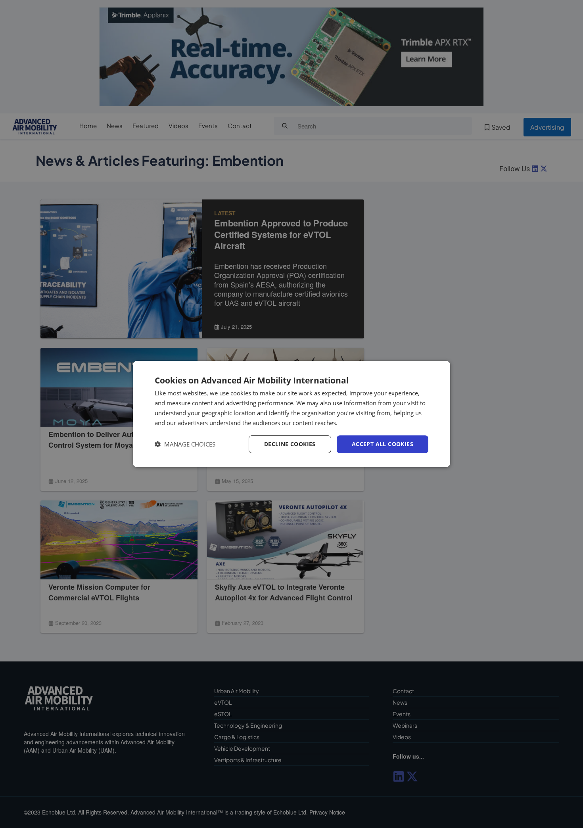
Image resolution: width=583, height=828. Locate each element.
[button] (185, 444)
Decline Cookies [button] (290, 444)
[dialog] (291, 414)
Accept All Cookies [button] (382, 444)
